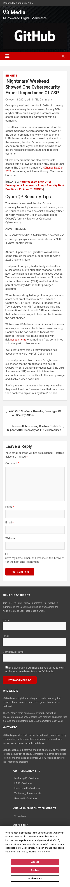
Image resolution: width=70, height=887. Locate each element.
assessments (18, 339)
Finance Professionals (26, 798)
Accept (35, 862)
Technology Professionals (27, 793)
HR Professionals (23, 783)
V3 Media (14, 12)
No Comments (44, 99)
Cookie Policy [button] (28, 848)
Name (9, 506)
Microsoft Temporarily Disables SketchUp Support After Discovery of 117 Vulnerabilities (34, 428)
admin (30, 99)
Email (9, 522)
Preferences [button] (44, 851)
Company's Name (13, 651)
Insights (11, 75)
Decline (35, 870)
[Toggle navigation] (7, 56)
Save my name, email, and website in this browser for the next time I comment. (34, 559)
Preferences (35, 878)
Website (10, 538)
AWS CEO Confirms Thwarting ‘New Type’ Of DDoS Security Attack (35, 413)
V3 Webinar (20, 816)
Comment (12, 463)
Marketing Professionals (26, 778)
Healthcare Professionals (27, 788)
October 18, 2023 (15, 99)
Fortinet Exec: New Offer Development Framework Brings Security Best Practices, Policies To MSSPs (34, 185)
